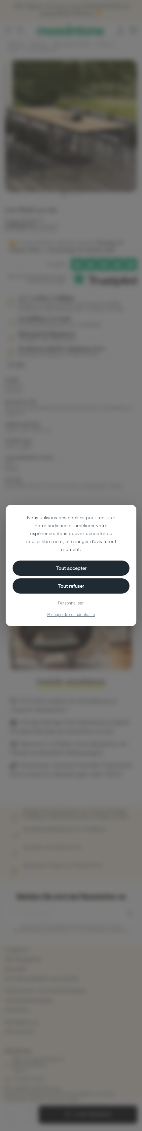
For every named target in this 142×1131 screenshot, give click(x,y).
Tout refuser (71, 586)
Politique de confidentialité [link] (71, 614)
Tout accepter (71, 568)
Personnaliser (71, 602)
